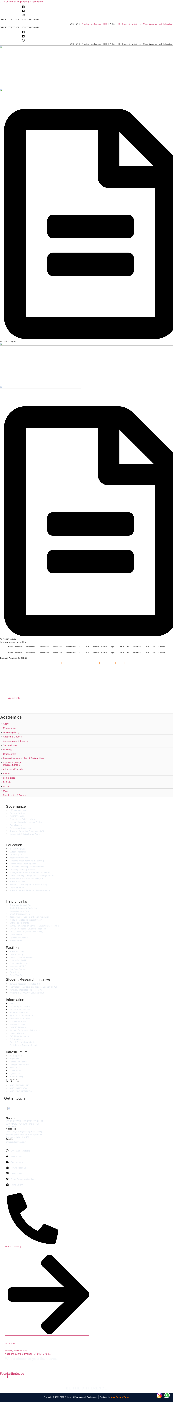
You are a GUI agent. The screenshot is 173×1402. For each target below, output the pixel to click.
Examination (71, 647)
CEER (121, 647)
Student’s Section (100, 647)
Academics (30, 647)
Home (10, 647)
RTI (154, 647)
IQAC (113, 647)
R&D (81, 647)
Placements (57, 647)
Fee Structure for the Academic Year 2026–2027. (54, 667)
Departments (44, 647)
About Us (19, 647)
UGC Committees (134, 647)
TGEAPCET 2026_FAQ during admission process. (107, 667)
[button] (19, 647)
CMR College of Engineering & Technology (22, 1)
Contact (162, 647)
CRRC (147, 647)
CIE (87, 647)
